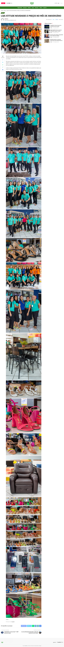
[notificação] (55, 3)
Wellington (6, 18)
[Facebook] (6, 3)
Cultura (51, 27)
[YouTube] (9, 3)
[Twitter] (8, 3)
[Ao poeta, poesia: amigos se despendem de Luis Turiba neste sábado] (46, 36)
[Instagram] (10, 3)
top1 (13, 621)
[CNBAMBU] (32, 3)
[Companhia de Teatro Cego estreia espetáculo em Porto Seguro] (46, 27)
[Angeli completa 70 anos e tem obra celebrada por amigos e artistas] (46, 31)
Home (2, 10)
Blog (5, 10)
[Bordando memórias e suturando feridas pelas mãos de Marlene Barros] (46, 41)
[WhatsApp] (11, 3)
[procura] (56, 3)
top (12, 621)
